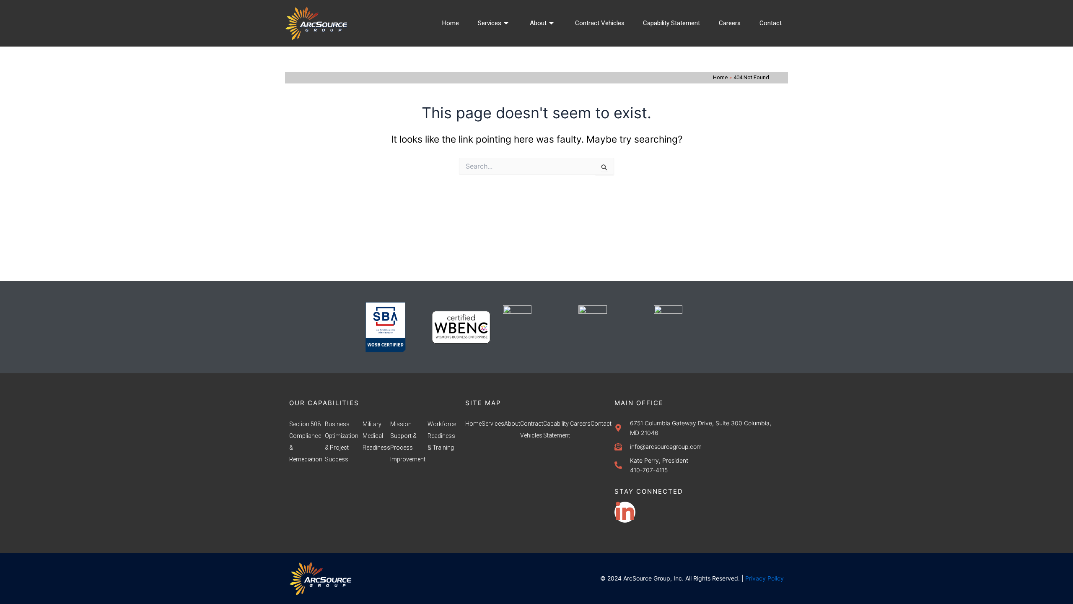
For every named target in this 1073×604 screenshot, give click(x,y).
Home (450, 23)
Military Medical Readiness (376, 436)
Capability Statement (671, 23)
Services (489, 23)
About (538, 23)
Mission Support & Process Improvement (407, 442)
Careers (730, 23)
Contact (770, 23)
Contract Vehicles (600, 23)
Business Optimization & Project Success (341, 442)
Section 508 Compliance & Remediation (305, 442)
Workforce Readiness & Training (442, 436)
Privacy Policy (764, 578)
